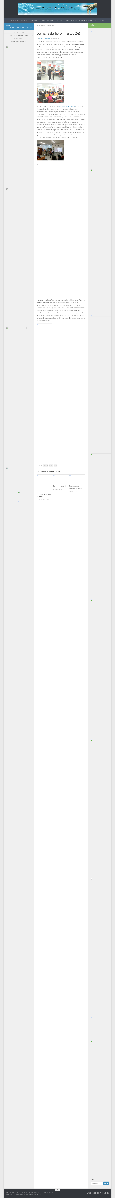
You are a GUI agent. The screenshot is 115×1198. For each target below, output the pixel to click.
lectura (50, 465)
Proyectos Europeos (71, 20)
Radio (96, 20)
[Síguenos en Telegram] (30, 28)
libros (55, 465)
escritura (46, 465)
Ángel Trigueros (44, 38)
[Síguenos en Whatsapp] (25, 28)
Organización (33, 20)
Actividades (41, 25)
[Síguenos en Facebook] (13, 28)
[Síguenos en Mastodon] (23, 28)
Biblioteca (50, 20)
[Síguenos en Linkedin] (20, 28)
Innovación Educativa (85, 20)
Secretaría (24, 20)
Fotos (102, 20)
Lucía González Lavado (67, 106)
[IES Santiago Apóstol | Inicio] (57, 9)
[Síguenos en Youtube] (18, 28)
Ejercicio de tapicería (59, 486)
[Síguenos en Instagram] (15, 28)
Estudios (42, 20)
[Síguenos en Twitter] (10, 28)
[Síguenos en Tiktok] (28, 28)
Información (14, 20)
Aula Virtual (59, 20)
